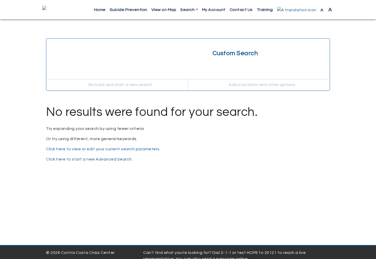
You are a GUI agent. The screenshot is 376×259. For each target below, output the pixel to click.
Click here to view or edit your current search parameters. (103, 149)
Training (265, 10)
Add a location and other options (261, 85)
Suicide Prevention (128, 10)
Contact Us (241, 10)
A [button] (326, 9)
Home (100, 10)
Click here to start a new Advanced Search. (89, 159)
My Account (214, 10)
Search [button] (187, 10)
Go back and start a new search (119, 85)
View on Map (163, 10)
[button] (296, 10)
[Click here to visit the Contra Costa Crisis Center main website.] (59, 10)
